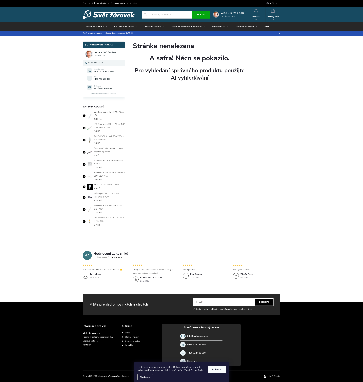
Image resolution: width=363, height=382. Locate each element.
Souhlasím (216, 369)
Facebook (192, 361)
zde (201, 370)
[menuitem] (97, 26)
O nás (85, 3)
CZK (272, 3)
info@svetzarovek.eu (197, 336)
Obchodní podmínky (92, 333)
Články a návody (99, 3)
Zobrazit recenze (115, 257)
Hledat (201, 14)
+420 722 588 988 (196, 353)
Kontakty (133, 3)
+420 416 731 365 (196, 344)
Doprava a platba (118, 3)
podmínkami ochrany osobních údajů (236, 309)
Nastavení (145, 377)
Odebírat (264, 302)
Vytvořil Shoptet (273, 376)
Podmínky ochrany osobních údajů (98, 337)
